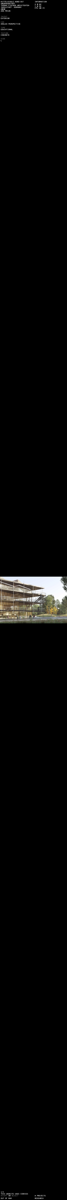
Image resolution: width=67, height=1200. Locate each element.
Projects (41, 1195)
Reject (15, 1195)
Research (39, 1198)
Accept (4, 1195)
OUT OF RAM (6, 1198)
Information (41, 1)
